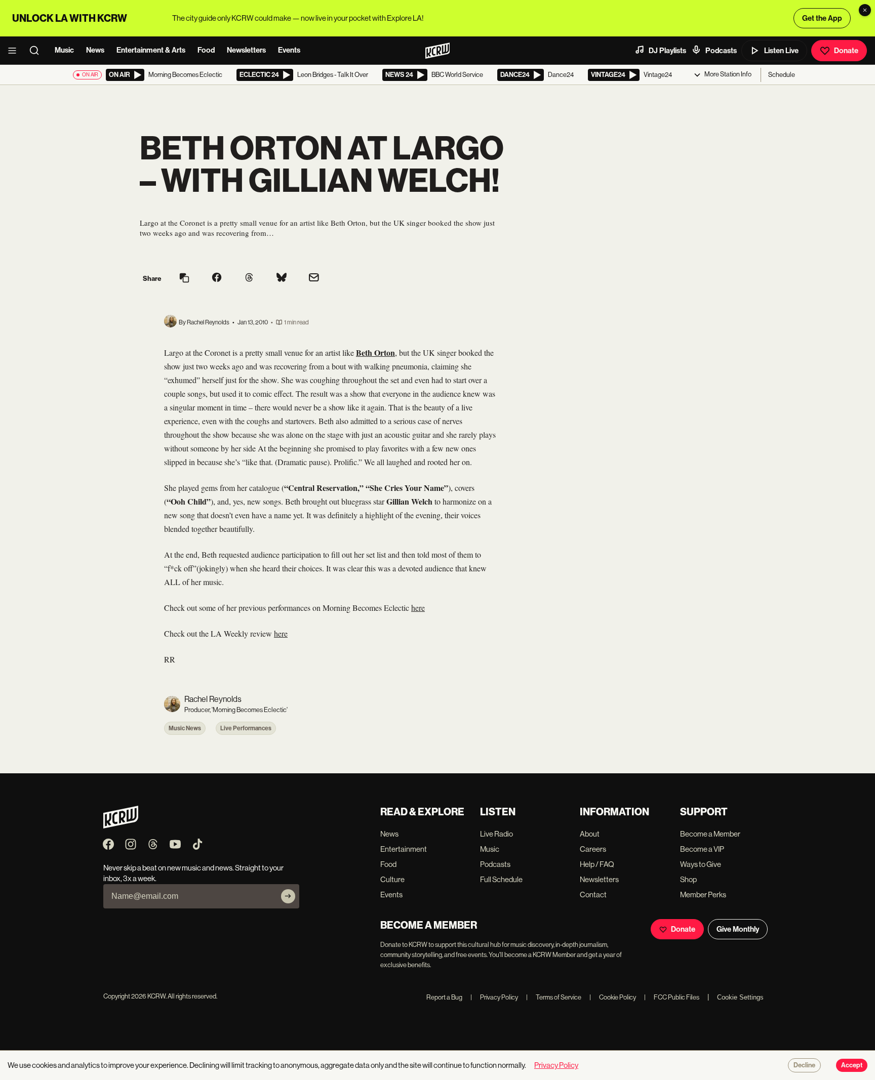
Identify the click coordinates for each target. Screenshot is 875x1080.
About (590, 833)
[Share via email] (314, 278)
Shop (688, 879)
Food (206, 50)
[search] (37, 50)
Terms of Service (553, 997)
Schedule (781, 74)
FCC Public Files (671, 997)
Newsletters (246, 50)
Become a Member (710, 833)
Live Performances (245, 728)
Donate (846, 50)
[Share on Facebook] (217, 278)
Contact (593, 894)
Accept (851, 1065)
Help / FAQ (597, 864)
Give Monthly (738, 929)
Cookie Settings (740, 997)
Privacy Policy (494, 997)
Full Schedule (501, 879)
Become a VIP (702, 849)
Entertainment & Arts (150, 50)
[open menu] (15, 50)
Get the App (822, 18)
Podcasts (721, 50)
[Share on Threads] (249, 278)
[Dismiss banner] (865, 10)
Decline (804, 1065)
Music (64, 50)
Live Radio (496, 833)
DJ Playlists (667, 50)
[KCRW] (120, 825)
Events (289, 50)
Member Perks (703, 894)
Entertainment (403, 849)
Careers (593, 849)
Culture (392, 879)
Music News (185, 728)
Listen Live (781, 50)
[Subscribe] (288, 896)
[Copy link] (184, 278)
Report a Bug (444, 997)
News (95, 50)
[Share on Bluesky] (281, 278)
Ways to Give (700, 864)
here (418, 607)
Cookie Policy (612, 997)
